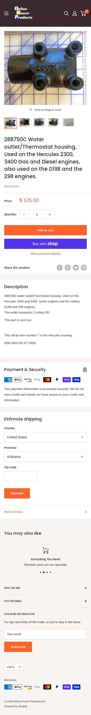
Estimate (17, 493)
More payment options (45, 253)
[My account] (75, 13)
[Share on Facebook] (60, 268)
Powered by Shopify (15, 706)
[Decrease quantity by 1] (23, 214)
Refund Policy (13, 511)
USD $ (10, 667)
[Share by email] (84, 268)
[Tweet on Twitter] (76, 268)
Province (10, 447)
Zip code (10, 467)
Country (9, 428)
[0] (83, 13)
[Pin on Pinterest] (68, 268)
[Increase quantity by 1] (49, 214)
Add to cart (45, 230)
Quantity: (10, 214)
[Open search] (66, 13)
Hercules (11, 186)
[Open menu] (6, 13)
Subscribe (18, 647)
